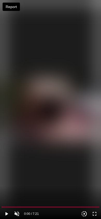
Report (11, 7)
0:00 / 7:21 (31, 214)
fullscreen (94, 214)
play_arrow (6, 214)
